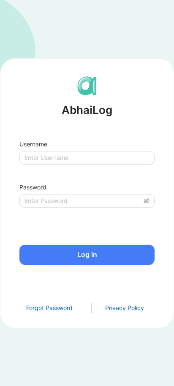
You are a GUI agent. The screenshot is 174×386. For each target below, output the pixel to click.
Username (33, 144)
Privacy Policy (124, 307)
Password (32, 187)
